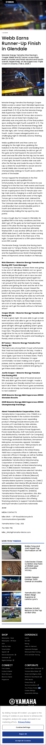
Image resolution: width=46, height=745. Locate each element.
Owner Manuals (7, 674)
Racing (27, 644)
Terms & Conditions (31, 685)
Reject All (23, 734)
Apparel (4, 652)
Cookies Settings (23, 727)
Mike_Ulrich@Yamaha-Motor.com (16, 532)
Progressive (5, 679)
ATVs (3, 644)
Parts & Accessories (8, 655)
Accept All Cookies (23, 741)
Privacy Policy (29, 682)
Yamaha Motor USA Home (33, 668)
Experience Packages (31, 649)
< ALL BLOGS (5, 32)
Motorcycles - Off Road (9, 641)
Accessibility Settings (31, 693)
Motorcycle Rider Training (32, 652)
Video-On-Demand (31, 646)
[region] (23, 725)
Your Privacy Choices (31, 688)
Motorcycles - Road (8, 638)
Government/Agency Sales (33, 674)
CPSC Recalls (29, 679)
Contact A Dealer (7, 671)
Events (27, 638)
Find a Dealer (6, 668)
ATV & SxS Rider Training (32, 655)
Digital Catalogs (7, 660)
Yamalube (5, 657)
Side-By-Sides (6, 646)
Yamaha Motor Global (31, 671)
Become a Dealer (7, 677)
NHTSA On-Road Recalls (32, 677)
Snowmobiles (6, 649)
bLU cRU (27, 641)
